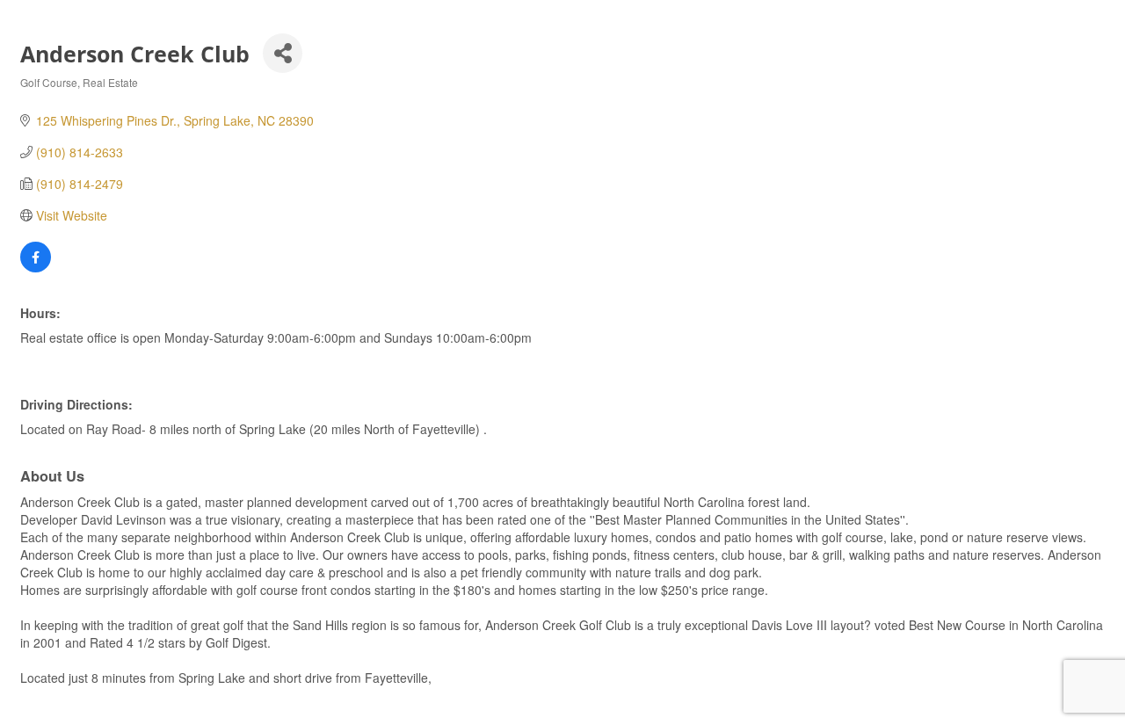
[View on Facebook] (35, 267)
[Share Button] (282, 53)
